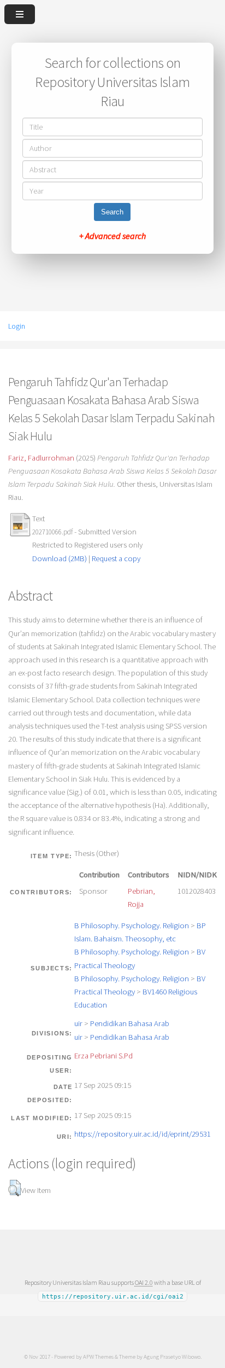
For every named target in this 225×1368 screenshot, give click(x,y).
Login (16, 326)
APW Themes (98, 1356)
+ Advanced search (112, 235)
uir (78, 1023)
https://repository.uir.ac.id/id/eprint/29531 (142, 1134)
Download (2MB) (59, 558)
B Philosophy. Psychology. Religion (131, 925)
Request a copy (116, 558)
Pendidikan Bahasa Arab (129, 1023)
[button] (14, 1188)
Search (112, 212)
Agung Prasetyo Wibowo (172, 1356)
